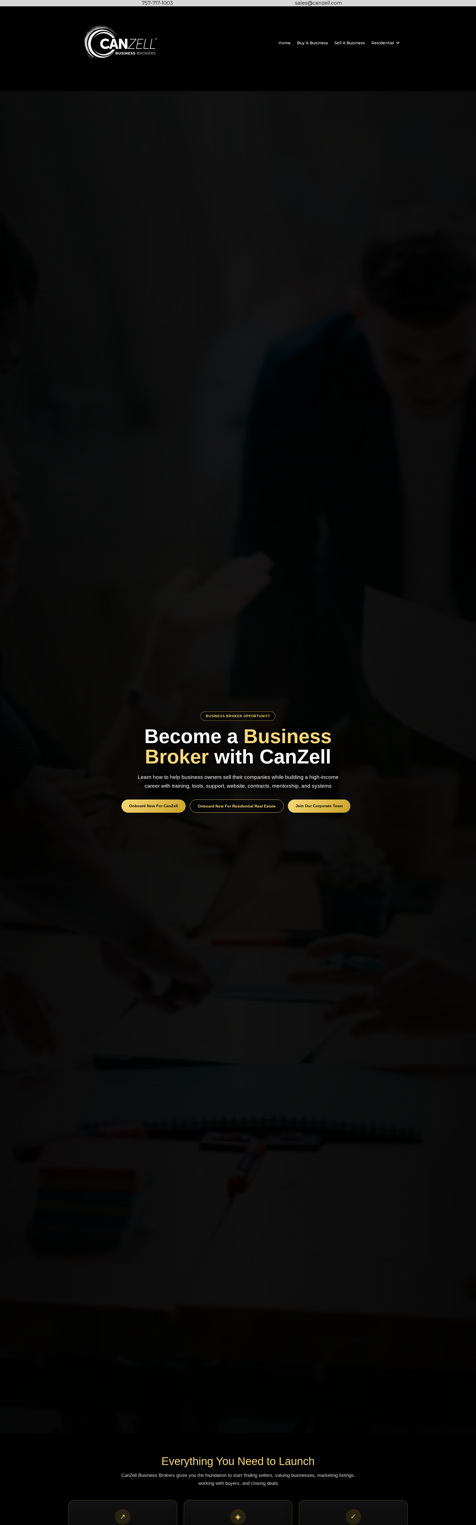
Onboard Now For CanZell (153, 806)
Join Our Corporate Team (319, 806)
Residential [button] (383, 42)
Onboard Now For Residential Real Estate (237, 806)
